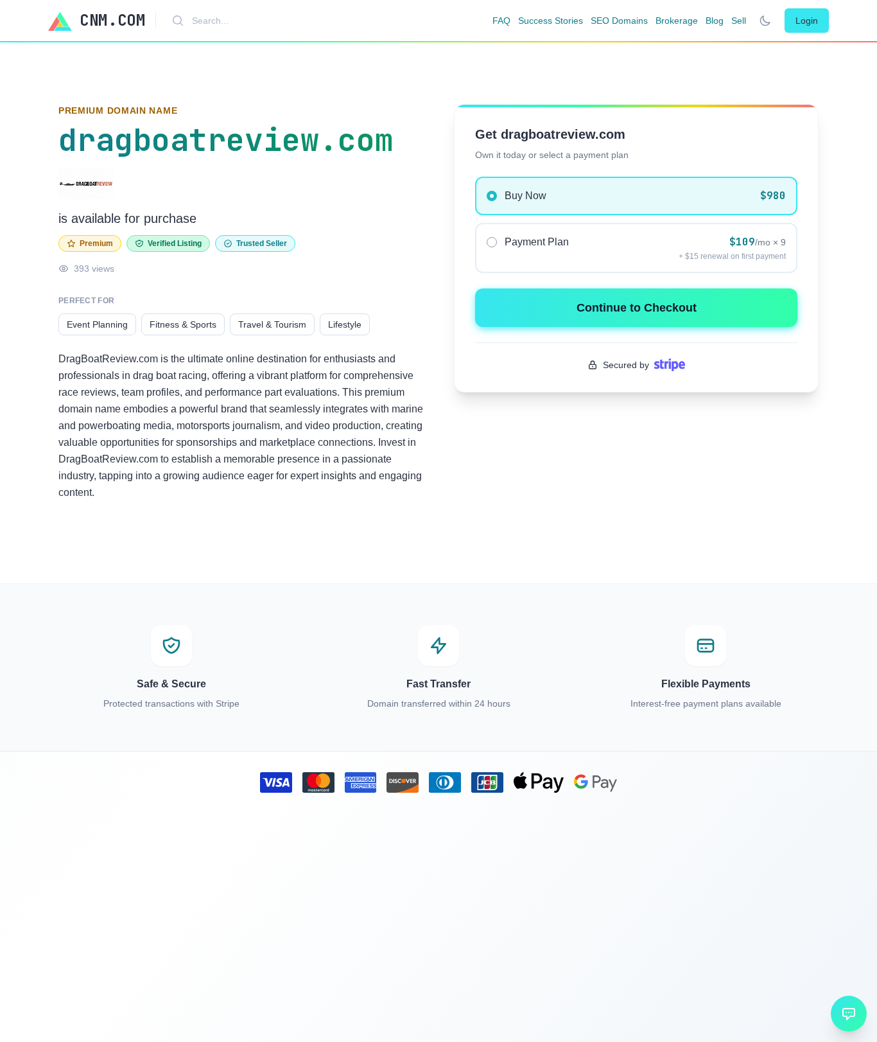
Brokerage (677, 20)
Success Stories (550, 20)
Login (806, 20)
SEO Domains (619, 20)
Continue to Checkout (637, 307)
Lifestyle (344, 324)
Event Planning (97, 324)
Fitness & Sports (183, 324)
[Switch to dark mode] (765, 20)
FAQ (501, 20)
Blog (715, 20)
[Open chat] (849, 1014)
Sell (738, 20)
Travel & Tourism (272, 324)
